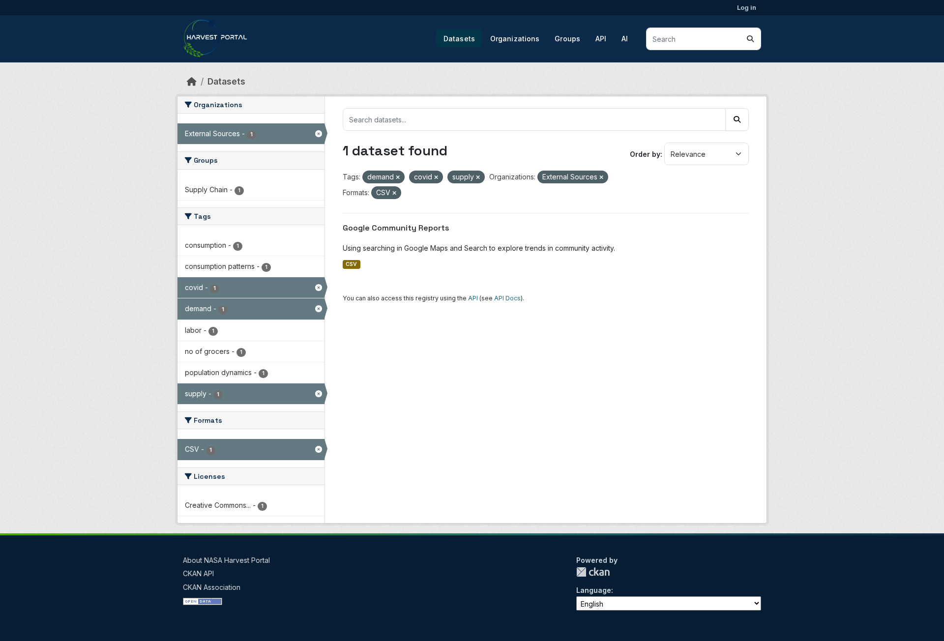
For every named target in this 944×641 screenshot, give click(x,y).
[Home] (192, 81)
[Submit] (750, 39)
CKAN (593, 572)
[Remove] (398, 177)
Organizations (515, 38)
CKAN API (198, 573)
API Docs (507, 298)
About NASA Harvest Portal (226, 560)
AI (624, 38)
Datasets (459, 38)
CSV (351, 264)
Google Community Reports (396, 228)
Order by (645, 154)
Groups (567, 38)
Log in (746, 7)
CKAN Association (211, 587)
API (600, 38)
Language (593, 590)
